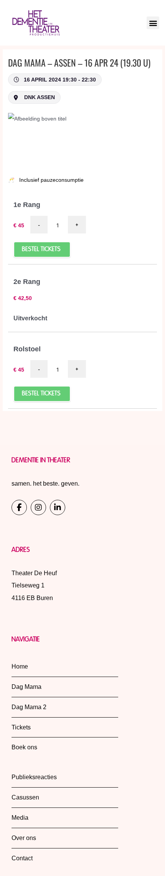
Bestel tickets (42, 249)
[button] (153, 22)
